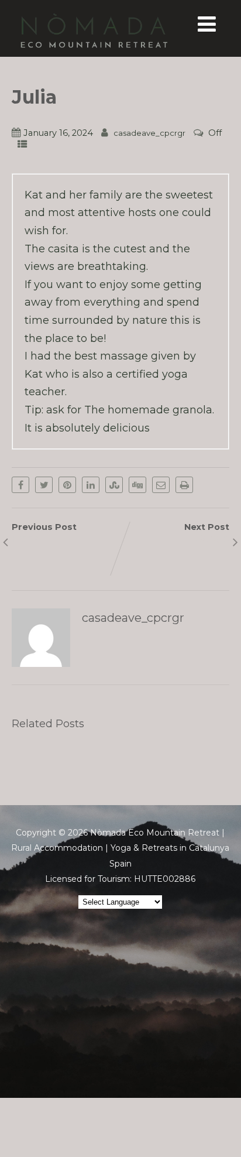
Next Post (206, 533)
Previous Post (44, 533)
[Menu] (207, 24)
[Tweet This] (44, 485)
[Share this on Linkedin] (90, 485)
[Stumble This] (114, 485)
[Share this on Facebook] (20, 485)
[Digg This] (137, 485)
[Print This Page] (184, 485)
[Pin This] (67, 485)
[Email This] (161, 485)
